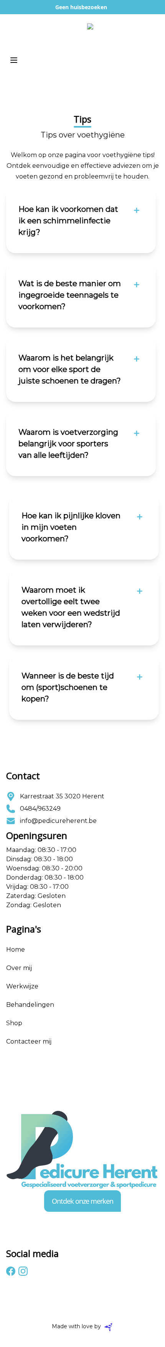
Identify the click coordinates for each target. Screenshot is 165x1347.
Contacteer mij (28, 1041)
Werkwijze (22, 986)
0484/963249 (40, 808)
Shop (14, 1023)
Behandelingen (30, 1004)
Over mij (19, 968)
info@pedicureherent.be (58, 820)
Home (15, 949)
